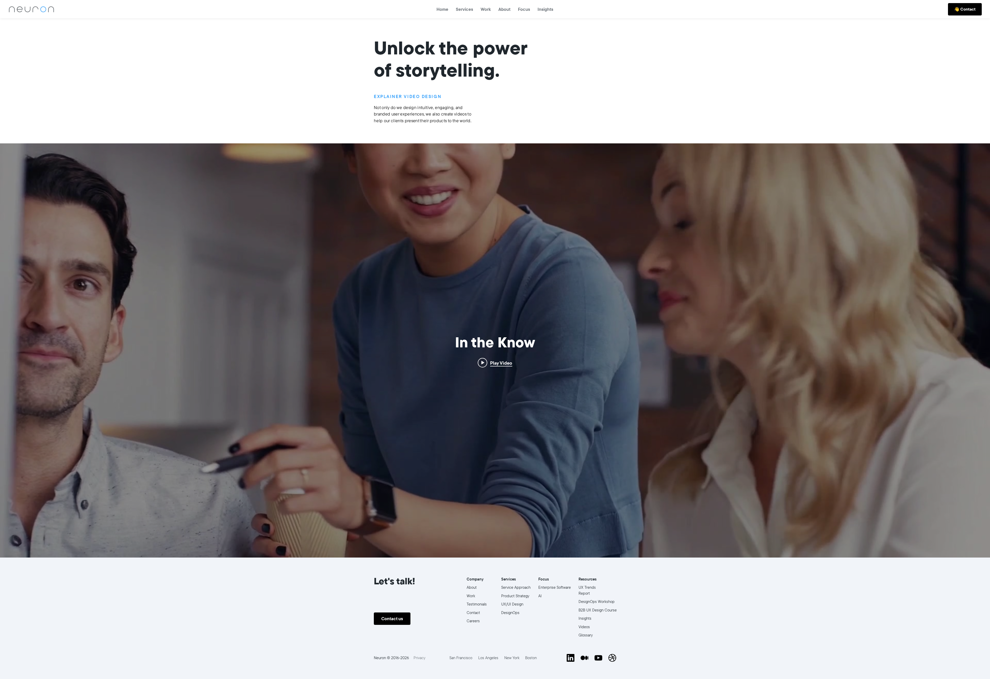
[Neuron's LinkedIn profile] (570, 658)
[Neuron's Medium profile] (584, 658)
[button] (524, 9)
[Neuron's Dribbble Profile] (612, 658)
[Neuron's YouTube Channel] (598, 658)
